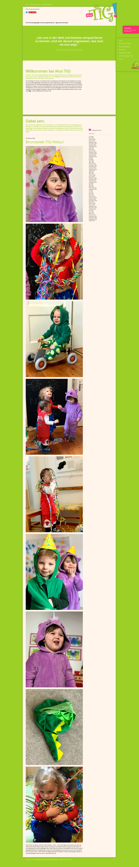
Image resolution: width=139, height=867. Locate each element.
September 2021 (93, 189)
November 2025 (93, 143)
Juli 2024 (91, 158)
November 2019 (93, 207)
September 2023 (93, 169)
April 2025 (91, 148)
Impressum (37, 4)
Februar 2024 (92, 163)
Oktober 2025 (92, 145)
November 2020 (93, 198)
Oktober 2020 (92, 199)
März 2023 (91, 173)
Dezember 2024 (92, 152)
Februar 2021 (92, 196)
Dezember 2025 (92, 142)
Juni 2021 (91, 192)
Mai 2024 (91, 159)
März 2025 (91, 149)
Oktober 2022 (92, 180)
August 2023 (92, 170)
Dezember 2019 (92, 206)
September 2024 (93, 156)
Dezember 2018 (92, 216)
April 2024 (91, 161)
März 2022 (91, 186)
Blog (27, 4)
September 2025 (93, 146)
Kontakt (31, 4)
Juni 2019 (91, 210)
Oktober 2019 (92, 209)
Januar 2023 (92, 176)
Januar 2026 (92, 141)
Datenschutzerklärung (46, 4)
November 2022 (93, 179)
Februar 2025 (92, 151)
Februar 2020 (92, 203)
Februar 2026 (92, 139)
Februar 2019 (92, 215)
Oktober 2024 (92, 155)
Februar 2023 (92, 175)
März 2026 (91, 138)
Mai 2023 (91, 172)
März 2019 (91, 213)
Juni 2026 (91, 136)
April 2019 (91, 212)
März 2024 (91, 162)
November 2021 (93, 188)
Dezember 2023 (92, 165)
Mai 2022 (91, 185)
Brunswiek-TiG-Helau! (45, 141)
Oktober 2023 (92, 168)
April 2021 (91, 193)
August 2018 (92, 220)
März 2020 (91, 202)
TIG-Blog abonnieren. (96, 130)
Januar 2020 (92, 205)
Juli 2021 (91, 190)
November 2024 (93, 153)
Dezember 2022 (92, 178)
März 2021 (91, 195)
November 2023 (93, 166)
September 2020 (93, 200)
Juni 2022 (91, 183)
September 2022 (93, 182)
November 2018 (93, 217)
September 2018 (93, 219)
